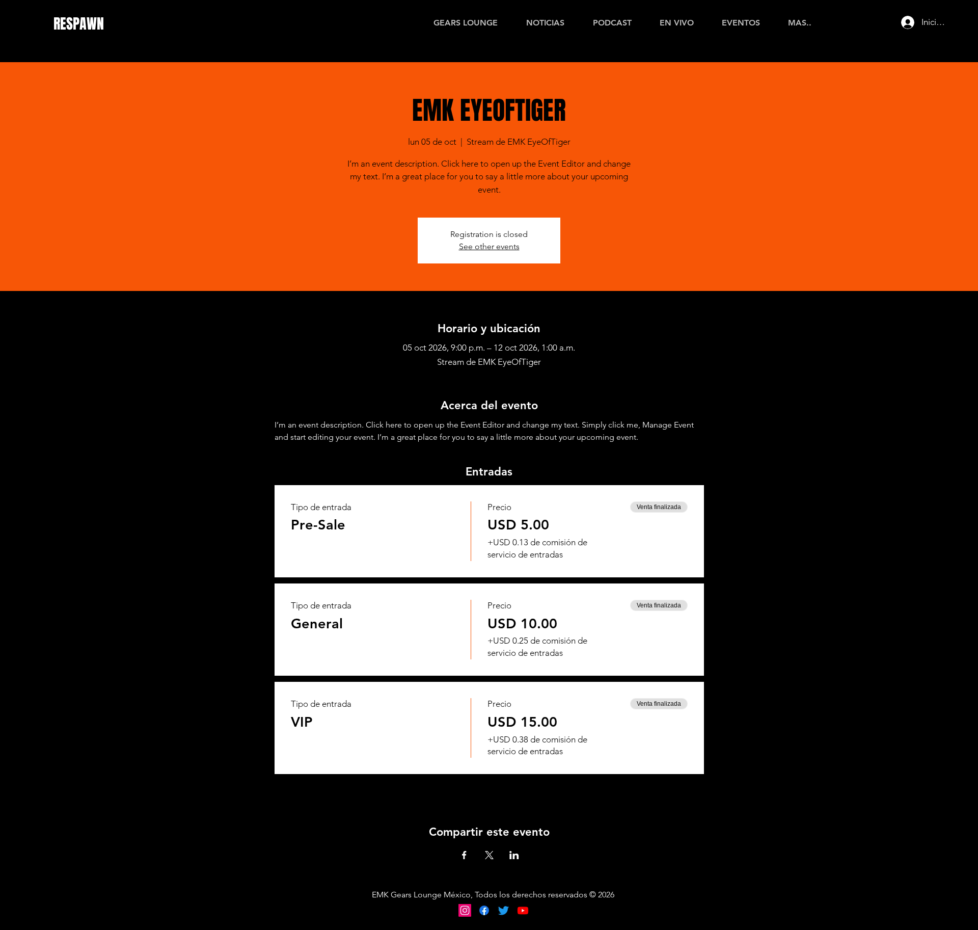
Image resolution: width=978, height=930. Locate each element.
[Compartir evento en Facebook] (464, 855)
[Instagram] (464, 910)
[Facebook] (484, 910)
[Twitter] (503, 910)
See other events (489, 246)
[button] (799, 23)
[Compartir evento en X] (489, 855)
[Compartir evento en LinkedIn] (514, 855)
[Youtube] (523, 910)
